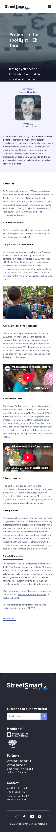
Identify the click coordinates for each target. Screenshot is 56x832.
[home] (25, 6)
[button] (50, 7)
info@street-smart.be (18, 788)
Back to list (10, 618)
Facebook (31, 594)
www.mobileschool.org (19, 760)
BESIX (32, 608)
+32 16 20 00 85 (16, 792)
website (21, 594)
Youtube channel (11, 598)
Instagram (41, 594)
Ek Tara (6, 191)
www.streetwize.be (17, 764)
